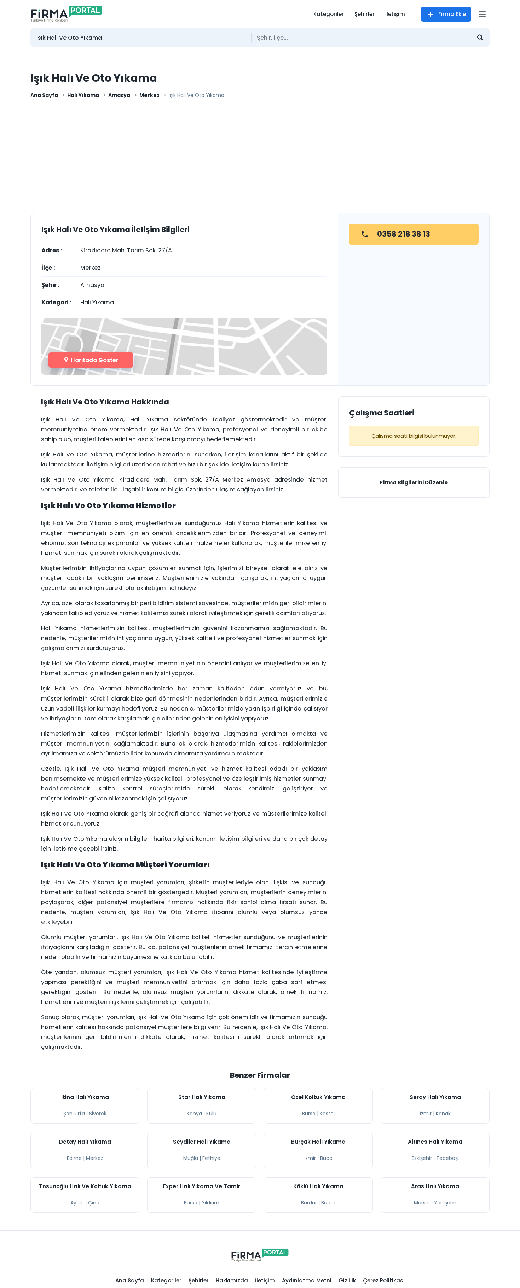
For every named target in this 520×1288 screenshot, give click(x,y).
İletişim (395, 14)
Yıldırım (210, 1202)
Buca (326, 1158)
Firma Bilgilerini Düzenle (414, 482)
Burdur (309, 1202)
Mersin (422, 1202)
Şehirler (364, 14)
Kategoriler (328, 14)
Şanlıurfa (74, 1113)
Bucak (328, 1202)
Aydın (77, 1202)
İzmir (426, 1113)
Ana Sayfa (44, 95)
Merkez (149, 95)
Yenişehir (445, 1202)
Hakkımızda (232, 1280)
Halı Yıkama (83, 95)
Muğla (190, 1158)
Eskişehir (422, 1158)
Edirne (74, 1158)
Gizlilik (347, 1280)
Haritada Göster (94, 360)
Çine (93, 1202)
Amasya (119, 95)
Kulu (211, 1113)
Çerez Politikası (384, 1280)
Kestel (327, 1113)
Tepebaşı (447, 1158)
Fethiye (211, 1158)
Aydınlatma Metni (306, 1280)
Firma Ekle (452, 14)
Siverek (97, 1113)
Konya (194, 1113)
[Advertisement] (260, 158)
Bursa (309, 1113)
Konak (443, 1113)
